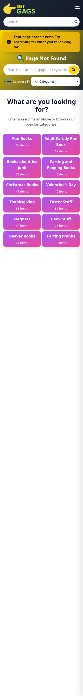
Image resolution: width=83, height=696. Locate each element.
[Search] (76, 21)
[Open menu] (77, 9)
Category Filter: (21, 81)
